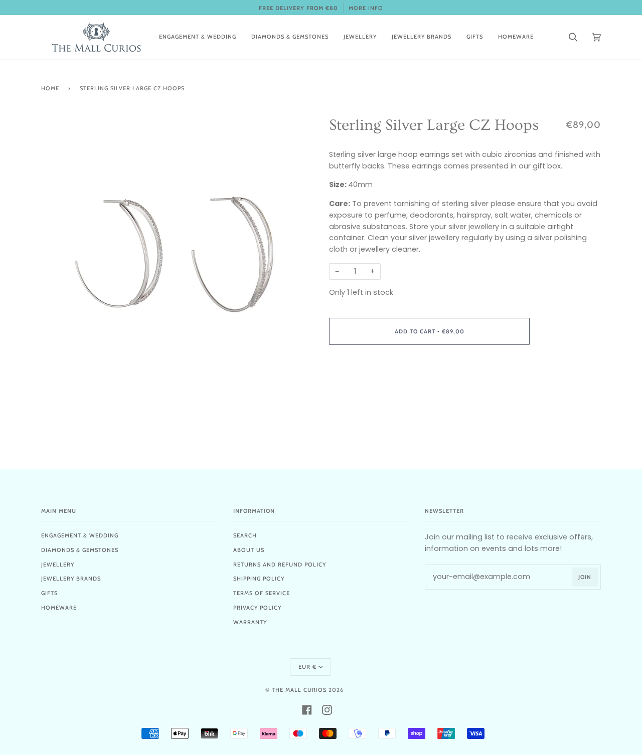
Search (245, 535)
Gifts (49, 593)
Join (584, 577)
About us (248, 549)
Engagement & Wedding (79, 535)
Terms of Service (261, 593)
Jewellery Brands (71, 578)
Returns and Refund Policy (279, 564)
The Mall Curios (299, 689)
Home (50, 88)
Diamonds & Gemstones (79, 549)
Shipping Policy (258, 578)
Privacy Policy (257, 607)
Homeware (59, 607)
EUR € (307, 666)
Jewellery (57, 564)
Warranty (250, 622)
